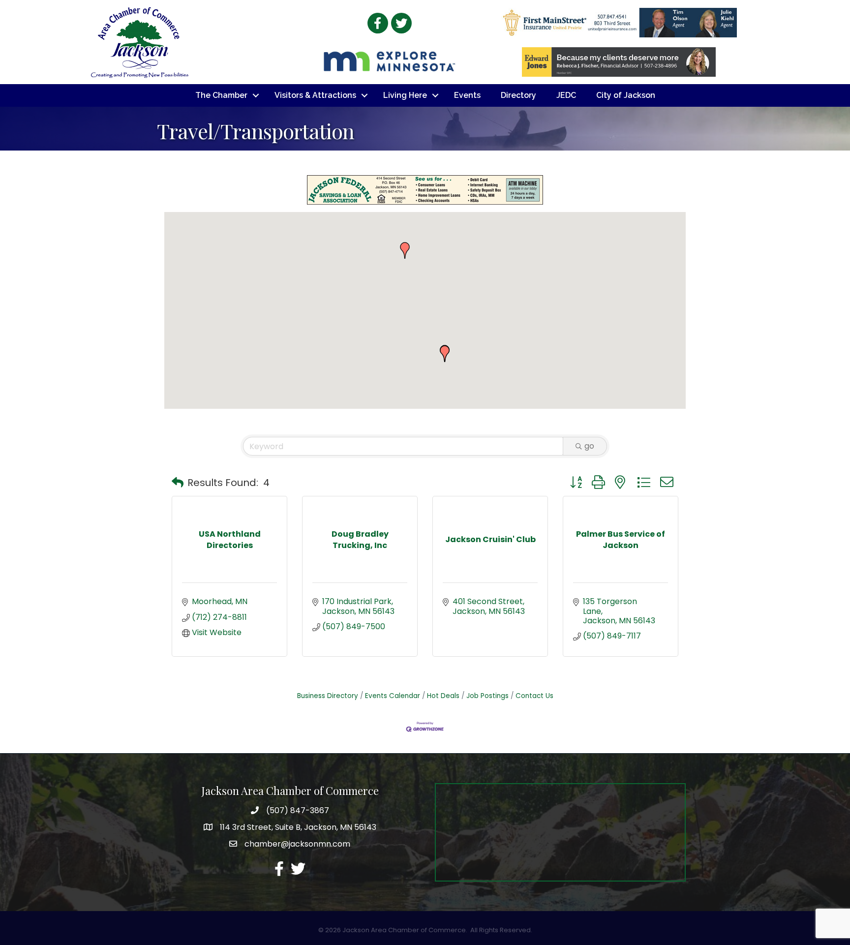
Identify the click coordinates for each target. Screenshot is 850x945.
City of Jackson (625, 95)
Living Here (405, 95)
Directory (518, 95)
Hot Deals (443, 696)
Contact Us (534, 696)
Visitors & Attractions (315, 95)
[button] (405, 250)
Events (467, 95)
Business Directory (327, 696)
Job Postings (487, 696)
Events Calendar (392, 696)
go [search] (589, 446)
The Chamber (221, 95)
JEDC (566, 95)
